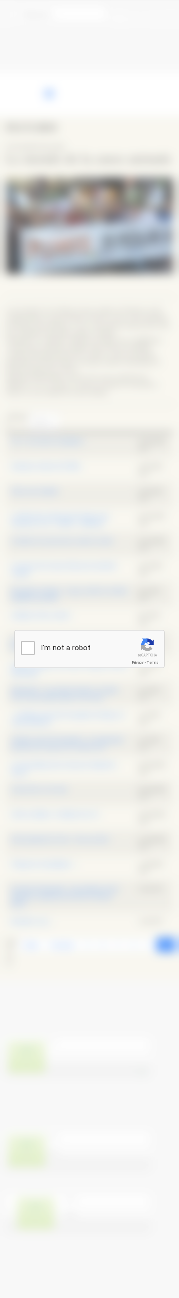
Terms (153, 662)
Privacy (138, 662)
